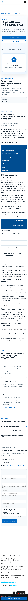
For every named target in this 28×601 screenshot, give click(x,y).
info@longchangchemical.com (16, 329)
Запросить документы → (10, 407)
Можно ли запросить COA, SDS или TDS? (11, 431)
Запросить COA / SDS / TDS (14, 41)
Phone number (5, 490)
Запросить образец (14, 45)
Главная (2, 11)
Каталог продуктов (8, 11)
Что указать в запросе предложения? (10, 426)
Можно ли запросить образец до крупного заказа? (12, 436)
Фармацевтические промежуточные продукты (9, 13)
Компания (4, 498)
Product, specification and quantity (9, 506)
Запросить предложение (14, 37)
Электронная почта (6, 481)
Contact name (5, 473)
